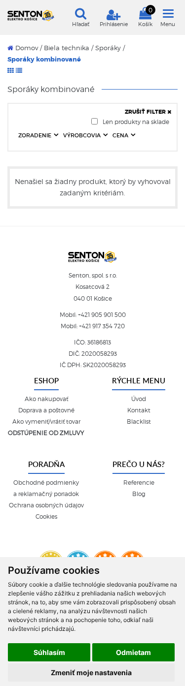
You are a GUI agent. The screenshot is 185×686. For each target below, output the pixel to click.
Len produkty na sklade (135, 121)
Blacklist (139, 421)
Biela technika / (68, 48)
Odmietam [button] (133, 652)
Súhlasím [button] (49, 652)
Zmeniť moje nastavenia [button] (91, 672)
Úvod (138, 399)
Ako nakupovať (46, 399)
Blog (139, 494)
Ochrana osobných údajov (46, 505)
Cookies (46, 516)
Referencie (138, 482)
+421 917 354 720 (102, 326)
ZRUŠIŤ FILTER (146, 111)
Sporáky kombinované (44, 59)
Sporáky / (110, 48)
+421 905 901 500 (102, 315)
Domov (25, 48)
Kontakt (138, 410)
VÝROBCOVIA (82, 135)
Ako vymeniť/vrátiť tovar (46, 421)
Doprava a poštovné (46, 410)
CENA (121, 135)
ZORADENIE (35, 135)
